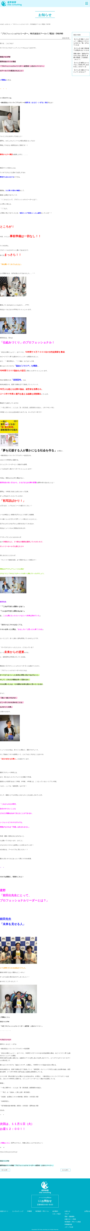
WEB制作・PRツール (42, 1211)
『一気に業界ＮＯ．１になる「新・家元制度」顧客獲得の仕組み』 (21, 407)
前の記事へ (5, 1170)
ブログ (67, 1214)
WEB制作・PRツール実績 (73, 1222)
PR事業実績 (68, 1224)
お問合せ (87, 1211)
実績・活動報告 (69, 1216)
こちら (8, 80)
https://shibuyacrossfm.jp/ (8, 1152)
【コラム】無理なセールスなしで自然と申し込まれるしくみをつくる (81, 64)
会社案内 (55, 1211)
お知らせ (67, 1211)
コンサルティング (17, 1211)
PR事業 (29, 1211)
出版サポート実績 (70, 1219)
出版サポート (4, 1211)
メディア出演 (69, 1227)
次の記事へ (65, 1170)
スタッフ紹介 (56, 1214)
